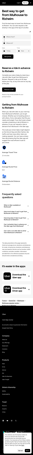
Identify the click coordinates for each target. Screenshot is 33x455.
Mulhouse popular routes (10, 303)
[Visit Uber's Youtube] (7, 421)
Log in (19, 3)
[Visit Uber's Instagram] (12, 421)
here (22, 445)
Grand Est (12, 300)
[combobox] (6, 37)
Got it (27, 450)
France (4, 300)
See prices (7, 56)
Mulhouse (20, 300)
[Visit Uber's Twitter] (16, 421)
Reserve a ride (9, 89)
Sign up (25, 3)
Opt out (20, 450)
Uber (4, 3)
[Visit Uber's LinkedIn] (3, 421)
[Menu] (30, 2)
